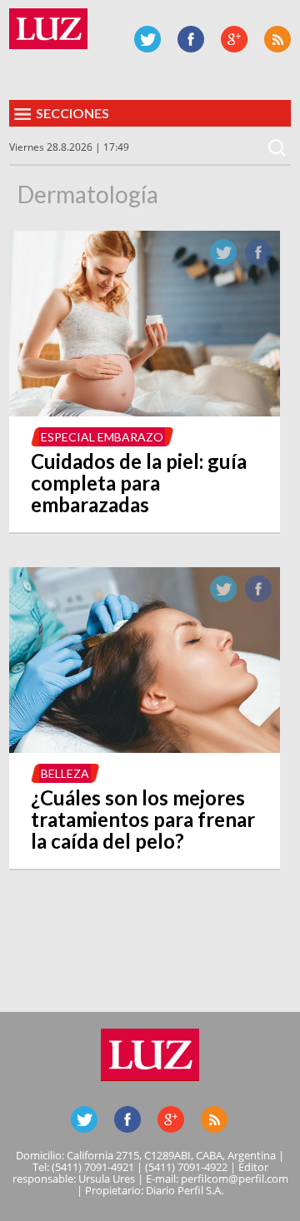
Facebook (191, 39)
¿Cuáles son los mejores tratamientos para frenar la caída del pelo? (143, 819)
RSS (277, 39)
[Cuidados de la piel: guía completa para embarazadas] (144, 411)
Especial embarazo (102, 437)
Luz (48, 28)
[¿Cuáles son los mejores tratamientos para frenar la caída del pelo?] (144, 748)
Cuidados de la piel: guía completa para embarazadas (139, 482)
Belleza (65, 773)
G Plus (234, 39)
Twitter (147, 39)
